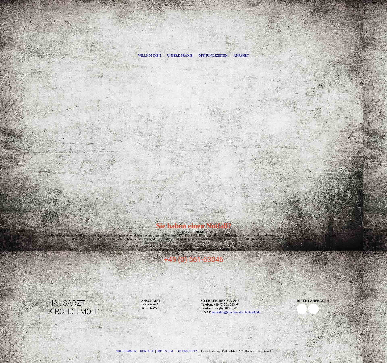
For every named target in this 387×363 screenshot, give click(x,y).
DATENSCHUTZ (187, 351)
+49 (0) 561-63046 (193, 259)
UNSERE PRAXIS (179, 55)
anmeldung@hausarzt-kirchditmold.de (236, 312)
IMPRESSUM (165, 351)
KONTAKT (147, 351)
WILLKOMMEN (149, 55)
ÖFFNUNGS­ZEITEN (213, 55)
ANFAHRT (241, 55)
